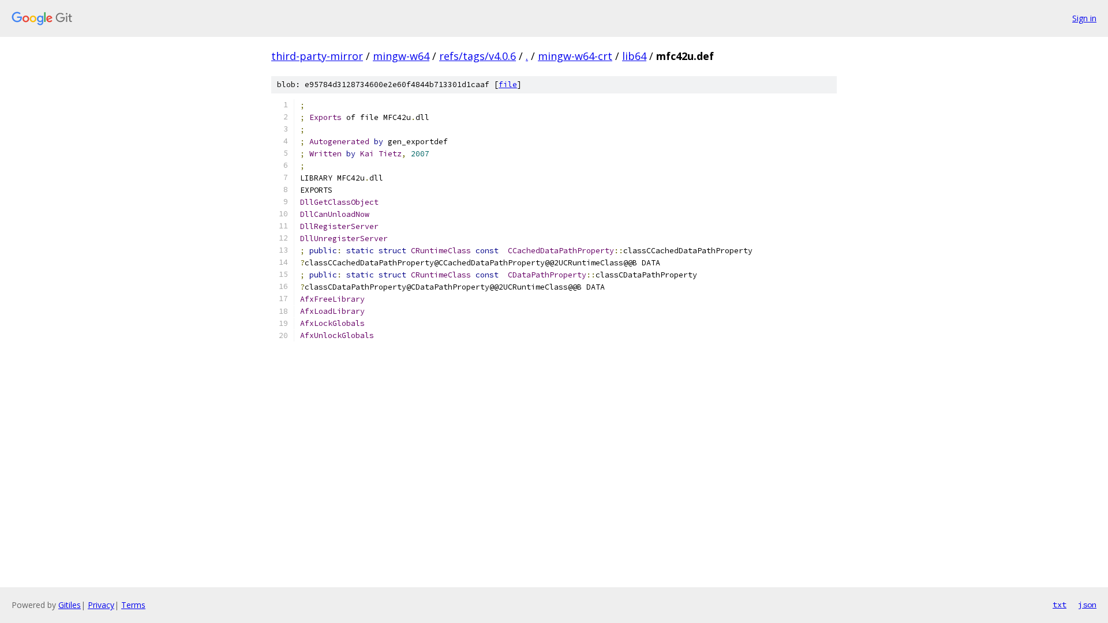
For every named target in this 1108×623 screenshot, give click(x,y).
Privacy (101, 604)
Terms (133, 604)
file (508, 84)
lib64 (634, 56)
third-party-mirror (317, 56)
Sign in (1084, 18)
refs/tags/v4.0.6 (477, 56)
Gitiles (69, 604)
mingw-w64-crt (575, 56)
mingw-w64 (401, 56)
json (1087, 604)
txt (1059, 604)
